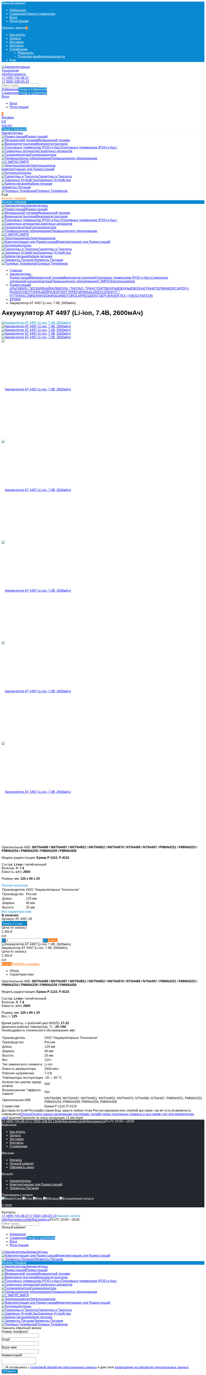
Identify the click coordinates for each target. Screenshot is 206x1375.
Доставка (17, 42)
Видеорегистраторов (79, 277)
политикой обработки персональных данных (63, 1367)
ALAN (93, 292)
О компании (18, 49)
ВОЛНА (138, 288)
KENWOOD (39, 295)
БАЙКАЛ (49, 288)
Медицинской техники (47, 277)
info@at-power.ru (14, 74)
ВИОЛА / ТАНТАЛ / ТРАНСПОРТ (80, 288)
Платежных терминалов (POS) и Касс (123, 277)
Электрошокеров (122, 281)
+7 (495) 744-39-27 (15, 77)
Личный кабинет (22, 1163)
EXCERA (104, 292)
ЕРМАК (162, 288)
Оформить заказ (22, 1167)
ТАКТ (63, 292)
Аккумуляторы (20, 274)
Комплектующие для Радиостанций (36, 1184)
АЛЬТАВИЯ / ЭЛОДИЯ (26, 288)
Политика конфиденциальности (41, 56)
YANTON (146, 295)
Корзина (16, 1160)
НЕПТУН (30, 292)
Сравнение (24, 93)
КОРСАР (174, 288)
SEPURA (105, 295)
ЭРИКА (83, 292)
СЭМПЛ (104, 281)
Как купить (17, 34)
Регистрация (19, 21)
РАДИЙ (42, 292)
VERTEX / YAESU (125, 295)
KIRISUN (55, 295)
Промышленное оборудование (74, 281)
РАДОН (54, 292)
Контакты (17, 45)
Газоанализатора (38, 281)
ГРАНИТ (150, 288)
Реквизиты (26, 53)
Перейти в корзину (26, 964)
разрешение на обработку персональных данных (151, 1367)
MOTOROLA (71, 295)
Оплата (15, 38)
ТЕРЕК (72, 292)
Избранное (24, 89)
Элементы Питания (24, 1188)
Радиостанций (20, 277)
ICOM (27, 295)
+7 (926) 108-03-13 (15, 81)
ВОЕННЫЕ (124, 288)
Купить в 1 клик (12, 923)
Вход (13, 17)
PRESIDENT (89, 295)
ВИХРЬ (110, 288)
